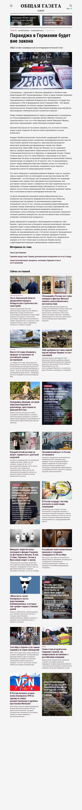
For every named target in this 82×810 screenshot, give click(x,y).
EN (71, 9)
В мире (41, 11)
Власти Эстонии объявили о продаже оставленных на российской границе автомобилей (23, 356)
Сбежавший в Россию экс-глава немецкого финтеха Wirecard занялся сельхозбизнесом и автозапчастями (57, 300)
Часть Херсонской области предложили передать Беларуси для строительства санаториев (23, 302)
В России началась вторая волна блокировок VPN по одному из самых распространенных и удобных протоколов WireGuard (24, 698)
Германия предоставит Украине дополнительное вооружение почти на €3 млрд (40, 256)
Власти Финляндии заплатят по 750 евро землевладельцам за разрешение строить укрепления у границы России (56, 688)
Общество (16, 485)
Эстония (12, 349)
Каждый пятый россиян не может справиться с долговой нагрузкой (24, 455)
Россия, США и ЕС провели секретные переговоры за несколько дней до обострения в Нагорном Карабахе (56, 591)
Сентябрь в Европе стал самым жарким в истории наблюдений (24, 648)
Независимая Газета (37, 30)
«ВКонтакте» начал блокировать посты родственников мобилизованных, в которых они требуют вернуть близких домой (24, 602)
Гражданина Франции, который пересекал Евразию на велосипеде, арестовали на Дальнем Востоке (24, 406)
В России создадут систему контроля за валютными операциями (55, 504)
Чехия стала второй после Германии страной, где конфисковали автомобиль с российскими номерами (55, 653)
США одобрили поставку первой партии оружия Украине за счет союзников (57, 352)
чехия (44, 646)
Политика (48, 386)
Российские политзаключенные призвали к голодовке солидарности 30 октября (57, 552)
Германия (13, 30)
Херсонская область (16, 295)
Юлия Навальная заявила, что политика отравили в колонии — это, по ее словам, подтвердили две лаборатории (56, 395)
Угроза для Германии (18, 253)
